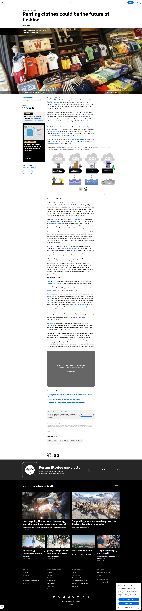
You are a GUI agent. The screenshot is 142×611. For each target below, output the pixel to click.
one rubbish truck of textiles (75, 139)
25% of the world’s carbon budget (74, 228)
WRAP (49, 281)
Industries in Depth (29, 10)
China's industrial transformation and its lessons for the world (82, 551)
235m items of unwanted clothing (65, 98)
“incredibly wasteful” (53, 143)
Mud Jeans (50, 302)
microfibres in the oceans (56, 223)
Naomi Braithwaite (27, 97)
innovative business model (55, 283)
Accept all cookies (129, 603)
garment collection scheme (71, 248)
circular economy (68, 232)
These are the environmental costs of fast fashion (64, 399)
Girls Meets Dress (79, 304)
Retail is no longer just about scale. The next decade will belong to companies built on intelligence (58, 552)
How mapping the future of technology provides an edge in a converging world (44, 522)
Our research (51, 323)
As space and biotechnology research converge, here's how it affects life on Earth (107, 552)
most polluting (78, 219)
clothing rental (51, 290)
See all (117, 486)
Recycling (50, 246)
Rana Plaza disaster (67, 205)
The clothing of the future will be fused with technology (66, 402)
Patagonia (83, 253)
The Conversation (30, 32)
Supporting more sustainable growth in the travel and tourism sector (94, 522)
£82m (49, 114)
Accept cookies (71, 371)
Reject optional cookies (128, 599)
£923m (49, 296)
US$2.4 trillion (85, 121)
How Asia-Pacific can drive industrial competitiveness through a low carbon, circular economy (33, 552)
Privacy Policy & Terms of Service (71, 601)
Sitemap (71, 604)
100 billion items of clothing (62, 133)
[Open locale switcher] (2, 607)
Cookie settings (128, 607)
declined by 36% (65, 269)
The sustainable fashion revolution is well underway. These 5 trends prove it (70, 395)
